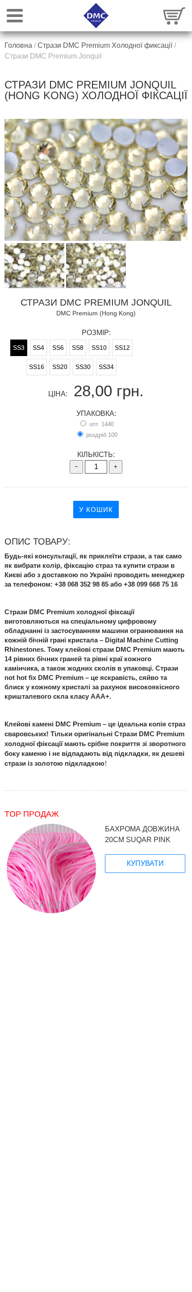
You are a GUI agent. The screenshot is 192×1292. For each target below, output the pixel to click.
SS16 (36, 366)
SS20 (59, 366)
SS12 (122, 347)
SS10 (99, 347)
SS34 (106, 366)
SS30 (83, 366)
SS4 (38, 347)
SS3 (19, 347)
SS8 (77, 347)
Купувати (145, 863)
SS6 (58, 347)
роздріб (100, 435)
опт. (101, 424)
